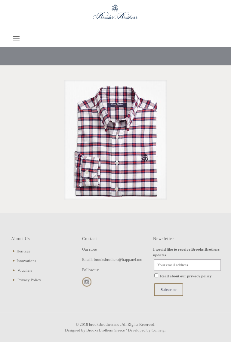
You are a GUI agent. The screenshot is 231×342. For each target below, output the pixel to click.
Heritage (23, 251)
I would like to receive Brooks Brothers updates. (186, 252)
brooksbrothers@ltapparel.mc (118, 259)
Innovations (26, 260)
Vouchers (24, 270)
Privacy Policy (29, 280)
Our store (89, 249)
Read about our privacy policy (186, 276)
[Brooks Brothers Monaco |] (115, 15)
